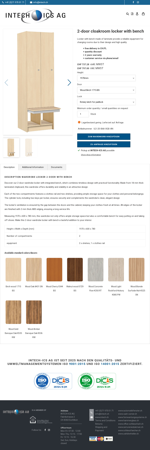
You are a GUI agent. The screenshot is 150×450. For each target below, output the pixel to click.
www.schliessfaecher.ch (129, 430)
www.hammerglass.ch (128, 420)
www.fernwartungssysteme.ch (132, 417)
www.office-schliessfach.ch (130, 424)
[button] (69, 82)
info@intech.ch (102, 414)
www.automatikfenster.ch (130, 410)
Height (80, 72)
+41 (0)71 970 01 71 (104, 410)
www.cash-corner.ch (127, 414)
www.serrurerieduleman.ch (130, 427)
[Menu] (123, 14)
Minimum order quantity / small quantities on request (102, 108)
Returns (99, 424)
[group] (38, 82)
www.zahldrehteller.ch (128, 434)
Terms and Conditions (105, 420)
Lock (79, 96)
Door (79, 84)
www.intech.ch (102, 417)
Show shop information (91, 155)
